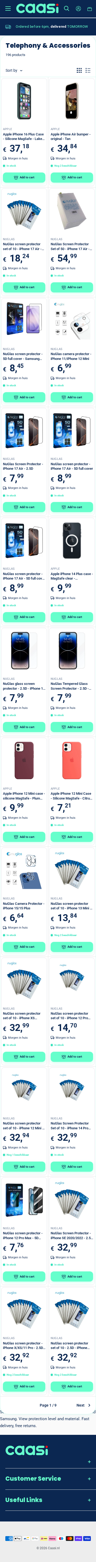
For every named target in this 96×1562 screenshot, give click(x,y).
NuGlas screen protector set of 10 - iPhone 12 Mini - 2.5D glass (23, 1125)
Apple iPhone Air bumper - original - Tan (71, 136)
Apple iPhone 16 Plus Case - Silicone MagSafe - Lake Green (23, 136)
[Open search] (66, 8)
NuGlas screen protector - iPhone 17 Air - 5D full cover (72, 466)
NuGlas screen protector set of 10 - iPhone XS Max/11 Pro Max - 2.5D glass (22, 1016)
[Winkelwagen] (89, 9)
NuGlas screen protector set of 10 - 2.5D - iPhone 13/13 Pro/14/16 (69, 1345)
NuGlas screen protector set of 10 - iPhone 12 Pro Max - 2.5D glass (69, 1016)
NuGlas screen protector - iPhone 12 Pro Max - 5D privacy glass (23, 1235)
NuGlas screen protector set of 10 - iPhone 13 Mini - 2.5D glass (71, 906)
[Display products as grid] (79, 70)
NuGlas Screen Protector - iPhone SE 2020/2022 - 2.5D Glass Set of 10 (72, 1235)
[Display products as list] (88, 70)
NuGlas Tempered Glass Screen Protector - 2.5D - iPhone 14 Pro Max (70, 686)
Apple (7, 129)
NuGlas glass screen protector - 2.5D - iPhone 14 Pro (24, 686)
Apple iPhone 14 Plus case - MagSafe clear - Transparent (72, 576)
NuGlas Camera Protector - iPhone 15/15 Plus (24, 906)
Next (81, 1405)
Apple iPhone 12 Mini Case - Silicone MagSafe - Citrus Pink (71, 796)
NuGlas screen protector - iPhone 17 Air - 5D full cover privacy (24, 576)
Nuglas (9, 239)
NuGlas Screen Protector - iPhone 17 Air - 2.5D (23, 466)
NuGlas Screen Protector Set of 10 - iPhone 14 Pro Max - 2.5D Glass (70, 1125)
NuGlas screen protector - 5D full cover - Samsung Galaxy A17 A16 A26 (23, 356)
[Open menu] (8, 8)
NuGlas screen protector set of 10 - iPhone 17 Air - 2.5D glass (22, 246)
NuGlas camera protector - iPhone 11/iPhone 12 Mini (71, 356)
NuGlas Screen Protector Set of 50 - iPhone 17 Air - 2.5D (70, 246)
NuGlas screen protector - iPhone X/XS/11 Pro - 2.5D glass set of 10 (23, 1345)
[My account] (78, 8)
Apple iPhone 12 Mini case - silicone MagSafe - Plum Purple (24, 796)
